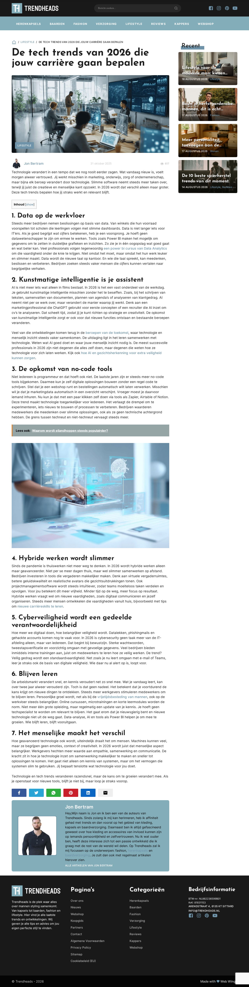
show (29, 204)
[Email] (105, 793)
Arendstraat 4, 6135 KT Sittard (211, 906)
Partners (77, 927)
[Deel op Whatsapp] (53, 793)
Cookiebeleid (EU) (83, 961)
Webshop (206, 23)
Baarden (57, 23)
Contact (76, 934)
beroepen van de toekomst (107, 333)
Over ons (77, 901)
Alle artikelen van (89, 865)
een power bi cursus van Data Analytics (135, 248)
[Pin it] (70, 793)
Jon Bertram (34, 163)
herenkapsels (138, 850)
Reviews (158, 23)
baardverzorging (77, 855)
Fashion (80, 23)
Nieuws (76, 907)
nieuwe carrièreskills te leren (40, 606)
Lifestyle (134, 23)
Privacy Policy (81, 947)
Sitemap (76, 954)
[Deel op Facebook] (19, 793)
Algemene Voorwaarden (87, 941)
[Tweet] (36, 793)
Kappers (181, 23)
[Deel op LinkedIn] (88, 793)
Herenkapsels (28, 23)
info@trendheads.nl (204, 910)
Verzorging (106, 23)
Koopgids (77, 921)
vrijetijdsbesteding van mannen (122, 697)
